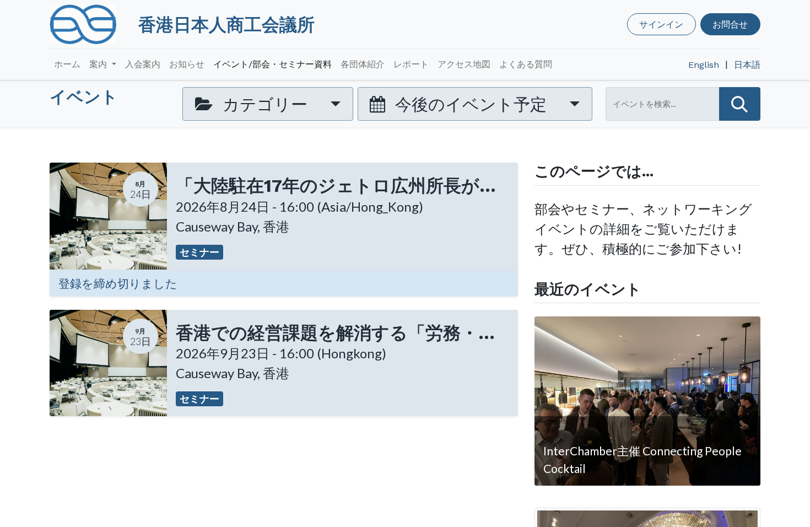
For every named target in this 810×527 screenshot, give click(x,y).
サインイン (661, 24)
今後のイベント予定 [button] (471, 104)
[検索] (739, 104)
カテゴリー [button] (265, 104)
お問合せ (730, 24)
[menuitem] (67, 64)
